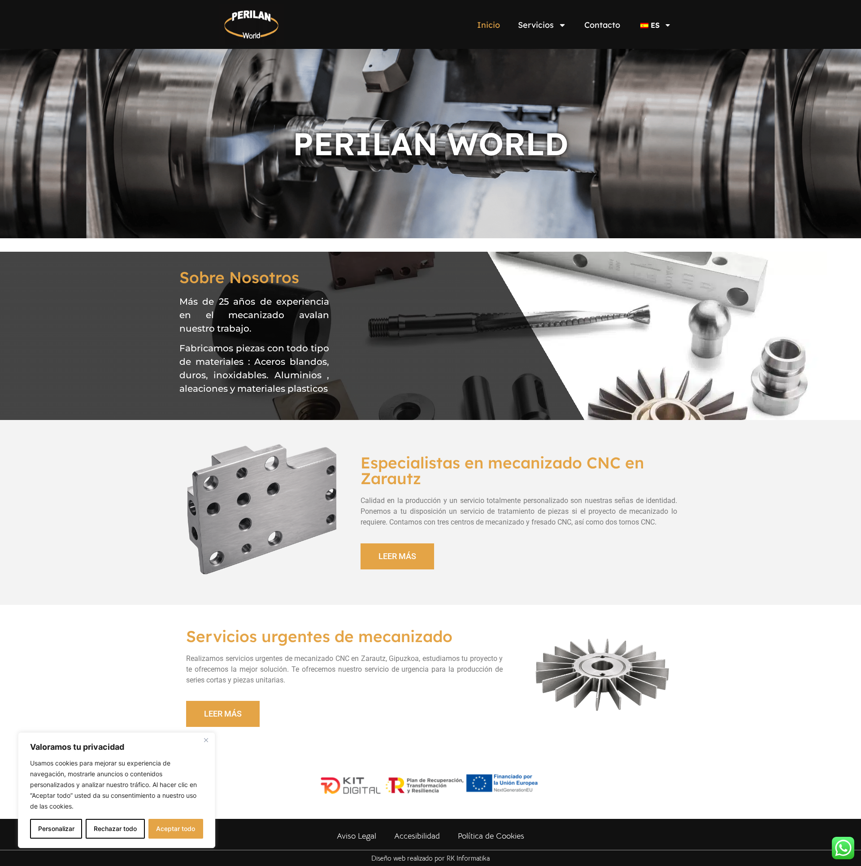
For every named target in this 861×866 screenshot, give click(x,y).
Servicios (536, 25)
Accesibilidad (417, 836)
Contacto (602, 25)
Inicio (488, 25)
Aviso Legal (356, 836)
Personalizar (56, 828)
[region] (116, 790)
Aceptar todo (175, 828)
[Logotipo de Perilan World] (251, 26)
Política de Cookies (491, 836)
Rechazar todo (115, 828)
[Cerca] (205, 740)
